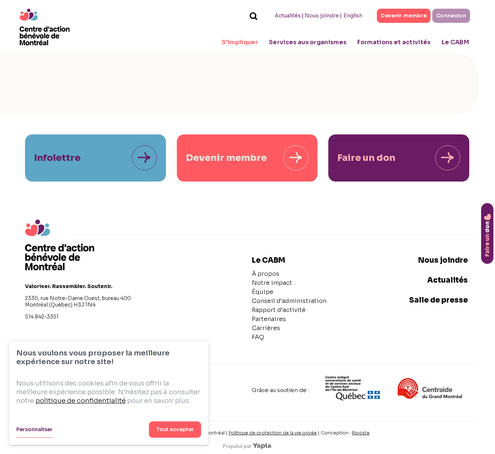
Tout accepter (175, 429)
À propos (265, 274)
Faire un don (366, 157)
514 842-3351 (42, 316)
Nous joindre (322, 15)
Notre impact (272, 283)
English (353, 15)
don (487, 239)
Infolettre (57, 157)
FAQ (258, 337)
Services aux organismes (307, 42)
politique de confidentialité (81, 401)
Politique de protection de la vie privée (273, 433)
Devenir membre (404, 15)
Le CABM (455, 42)
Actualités (288, 15)
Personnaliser (34, 429)
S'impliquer (240, 42)
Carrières (266, 328)
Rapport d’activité (278, 310)
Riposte (361, 433)
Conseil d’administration (289, 301)
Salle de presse (438, 300)
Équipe (262, 292)
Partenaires (269, 319)
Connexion (451, 15)
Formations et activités (393, 42)
